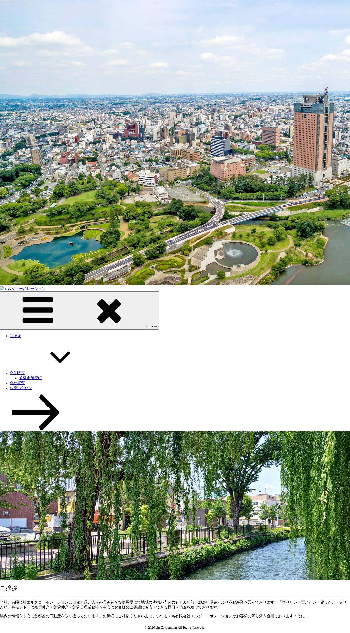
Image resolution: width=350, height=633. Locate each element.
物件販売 (17, 373)
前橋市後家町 (30, 378)
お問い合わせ (21, 388)
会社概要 (17, 383)
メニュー (151, 327)
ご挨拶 (15, 336)
